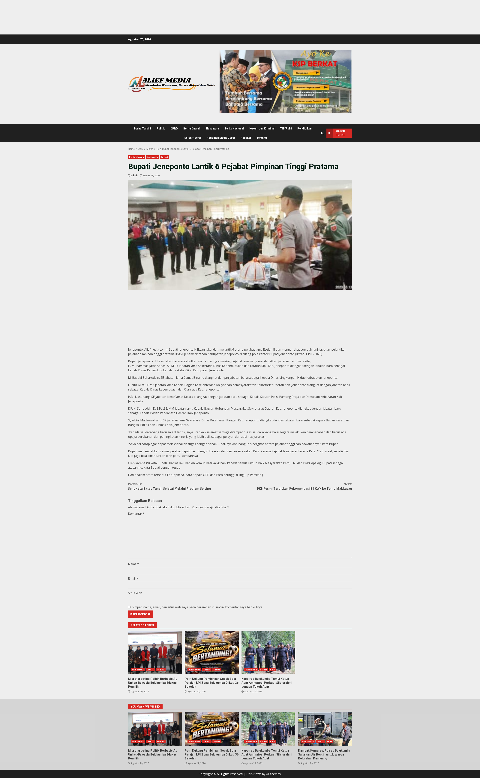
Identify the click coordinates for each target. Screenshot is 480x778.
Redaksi (246, 137)
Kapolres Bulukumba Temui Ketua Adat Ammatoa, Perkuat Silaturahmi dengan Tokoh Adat (268, 652)
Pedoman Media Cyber (221, 137)
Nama (133, 564)
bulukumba (138, 669)
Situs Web (135, 593)
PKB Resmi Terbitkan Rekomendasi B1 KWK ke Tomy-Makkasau (304, 486)
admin (134, 175)
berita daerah (136, 157)
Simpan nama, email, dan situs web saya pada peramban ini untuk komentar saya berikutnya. (197, 607)
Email (133, 578)
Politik (161, 128)
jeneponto (152, 157)
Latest (164, 157)
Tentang (261, 137)
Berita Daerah (191, 128)
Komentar (136, 514)
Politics (161, 669)
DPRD (174, 128)
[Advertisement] (68, 8)
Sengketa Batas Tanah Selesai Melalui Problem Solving (169, 486)
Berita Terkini (142, 128)
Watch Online (340, 133)
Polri (272, 669)
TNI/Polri (286, 128)
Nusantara (212, 128)
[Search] (322, 133)
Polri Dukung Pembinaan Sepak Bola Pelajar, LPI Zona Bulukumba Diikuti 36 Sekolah (211, 652)
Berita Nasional (234, 128)
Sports (217, 669)
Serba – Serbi (192, 137)
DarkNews (253, 774)
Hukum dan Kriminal (261, 128)
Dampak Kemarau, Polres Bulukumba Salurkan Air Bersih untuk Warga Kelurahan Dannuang (325, 729)
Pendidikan (304, 128)
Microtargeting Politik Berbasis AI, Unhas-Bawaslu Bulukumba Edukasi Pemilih (155, 652)
